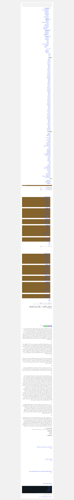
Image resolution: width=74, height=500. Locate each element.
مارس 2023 (48, 96)
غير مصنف (49, 165)
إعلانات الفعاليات (48, 135)
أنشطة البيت (48, 134)
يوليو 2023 (49, 91)
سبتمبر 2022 (48, 103)
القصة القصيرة (48, 152)
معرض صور (48, 172)
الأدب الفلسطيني (48, 137)
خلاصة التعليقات (48, 182)
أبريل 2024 (49, 82)
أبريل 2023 (49, 95)
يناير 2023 (49, 98)
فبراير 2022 (48, 111)
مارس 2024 (48, 83)
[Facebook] (51, 326)
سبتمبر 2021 (48, 117)
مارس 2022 (48, 110)
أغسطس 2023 (48, 90)
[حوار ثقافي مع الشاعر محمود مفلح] (46, 481)
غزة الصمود (48, 164)
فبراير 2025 (48, 70)
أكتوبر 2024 (48, 75)
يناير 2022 (49, 112)
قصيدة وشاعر (48, 170)
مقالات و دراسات (48, 173)
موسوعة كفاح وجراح (47, 177)
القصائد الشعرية (48, 151)
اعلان (49, 136)
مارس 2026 (48, 61)
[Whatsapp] (46, 326)
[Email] (45, 326)
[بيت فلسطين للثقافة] (37, 195)
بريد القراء (49, 158)
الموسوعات (48, 157)
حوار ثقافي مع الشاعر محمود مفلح (47, 483)
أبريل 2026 (49, 60)
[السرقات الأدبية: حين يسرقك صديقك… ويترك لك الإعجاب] (46, 445)
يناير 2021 (49, 125)
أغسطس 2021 (48, 118)
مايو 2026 (49, 59)
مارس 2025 (48, 69)
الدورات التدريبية (48, 143)
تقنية (49, 163)
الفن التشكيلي (48, 149)
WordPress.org (48, 183)
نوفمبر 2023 (48, 88)
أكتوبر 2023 (48, 89)
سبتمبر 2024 (48, 76)
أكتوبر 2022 (48, 102)
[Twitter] (49, 326)
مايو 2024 (49, 81)
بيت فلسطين (48, 159)
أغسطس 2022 (48, 104)
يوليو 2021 (49, 119)
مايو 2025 (49, 67)
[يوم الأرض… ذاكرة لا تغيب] (46, 457)
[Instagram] (48, 326)
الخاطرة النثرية (48, 142)
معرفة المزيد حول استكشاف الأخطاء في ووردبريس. (45, 496)
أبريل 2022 (49, 109)
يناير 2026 (49, 62)
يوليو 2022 (49, 105)
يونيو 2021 (49, 120)
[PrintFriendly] (43, 326)
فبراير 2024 (48, 84)
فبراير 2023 (48, 97)
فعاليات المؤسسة (48, 166)
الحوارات (49, 141)
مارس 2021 (48, 124)
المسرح (49, 156)
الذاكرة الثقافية (48, 144)
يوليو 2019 (49, 126)
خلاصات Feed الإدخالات (47, 181)
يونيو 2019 (49, 127)
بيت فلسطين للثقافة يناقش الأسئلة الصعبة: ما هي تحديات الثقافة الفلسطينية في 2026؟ (40, 471)
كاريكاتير (49, 171)
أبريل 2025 (49, 68)
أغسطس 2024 (48, 77)
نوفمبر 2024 (48, 74)
